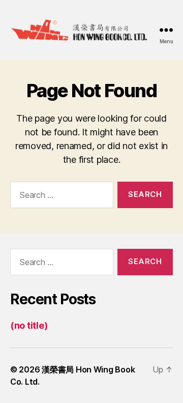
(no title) (28, 325)
